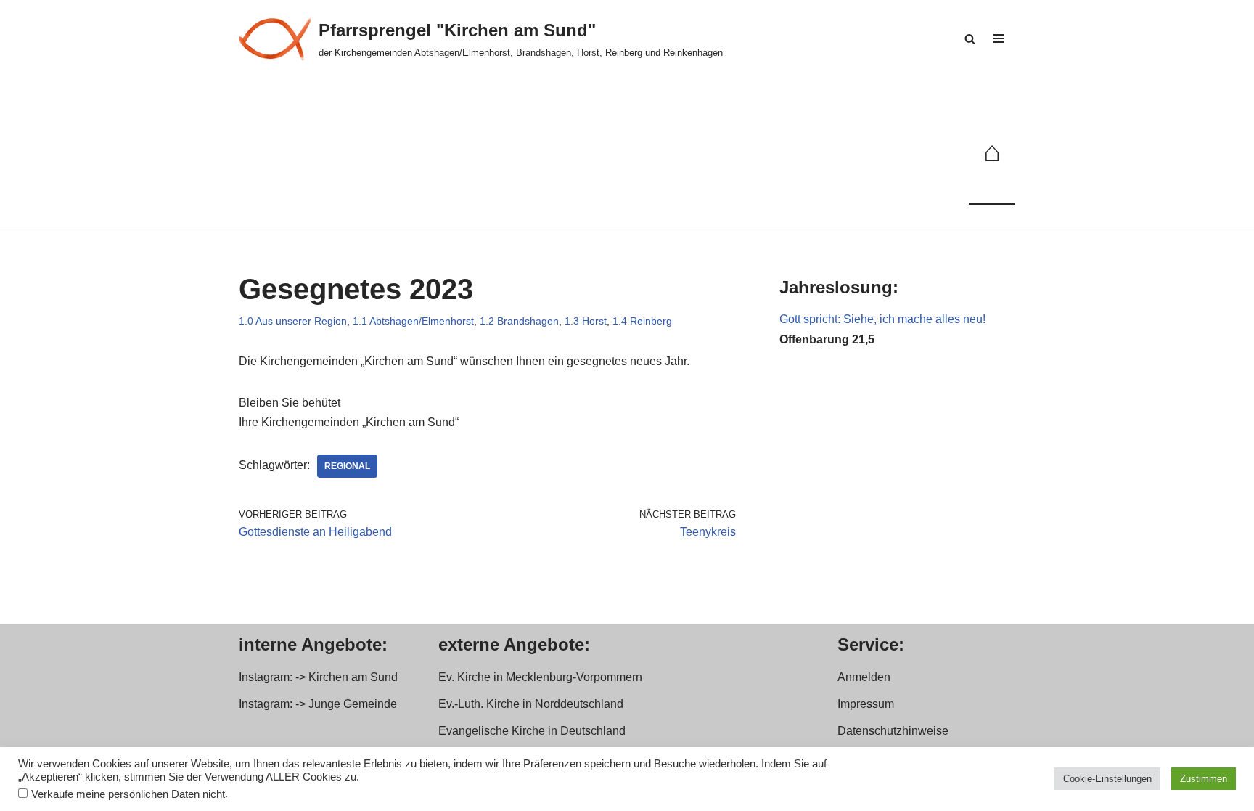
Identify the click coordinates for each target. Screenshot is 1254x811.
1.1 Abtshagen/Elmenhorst (413, 321)
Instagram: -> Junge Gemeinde (318, 704)
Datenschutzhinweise (892, 731)
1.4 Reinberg (642, 321)
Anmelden (863, 677)
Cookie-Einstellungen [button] (1107, 778)
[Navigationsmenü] (999, 38)
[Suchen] (969, 38)
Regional (347, 466)
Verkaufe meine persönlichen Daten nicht (128, 794)
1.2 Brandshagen (519, 321)
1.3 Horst (586, 321)
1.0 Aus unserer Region (293, 321)
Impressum (865, 704)
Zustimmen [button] (1203, 778)
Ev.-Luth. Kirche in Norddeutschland (530, 704)
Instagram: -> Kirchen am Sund (318, 677)
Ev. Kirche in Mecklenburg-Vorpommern (540, 677)
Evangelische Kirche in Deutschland (532, 731)
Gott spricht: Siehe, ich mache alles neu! (882, 319)
